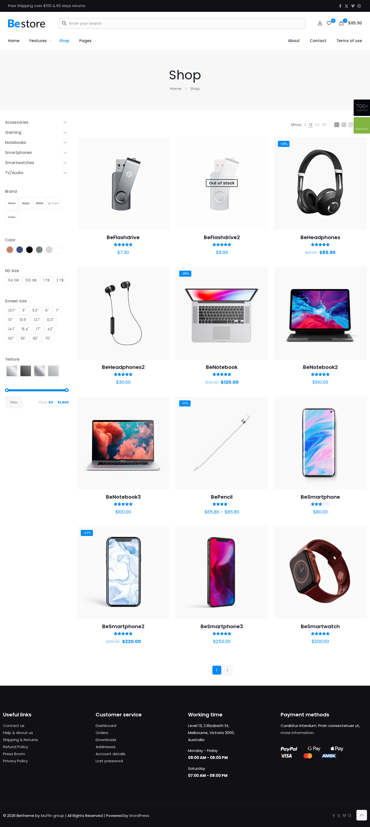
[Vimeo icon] (353, 6)
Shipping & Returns (20, 739)
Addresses (106, 746)
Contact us (13, 725)
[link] (305, 124)
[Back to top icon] (361, 815)
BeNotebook (222, 367)
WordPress (139, 815)
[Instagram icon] (359, 6)
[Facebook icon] (340, 6)
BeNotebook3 (123, 496)
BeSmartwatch (320, 626)
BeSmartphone (320, 496)
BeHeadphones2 (123, 367)
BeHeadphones (320, 237)
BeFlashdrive (123, 237)
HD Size (12, 270)
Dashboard (106, 725)
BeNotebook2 (320, 367)
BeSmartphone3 (222, 626)
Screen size (16, 301)
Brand (11, 191)
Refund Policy (15, 746)
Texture (12, 359)
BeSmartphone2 (123, 626)
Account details (110, 753)
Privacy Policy (15, 761)
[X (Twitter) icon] (346, 6)
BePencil (222, 496)
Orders (102, 732)
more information (297, 732)
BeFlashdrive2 (222, 237)
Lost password (109, 761)
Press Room (14, 753)
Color (10, 240)
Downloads (106, 739)
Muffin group (52, 815)
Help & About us (18, 732)
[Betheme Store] (26, 23)
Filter (14, 402)
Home (175, 88)
